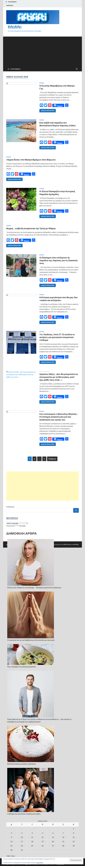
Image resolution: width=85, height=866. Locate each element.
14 (63, 837)
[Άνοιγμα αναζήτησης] (76, 69)
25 (32, 846)
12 (42, 837)
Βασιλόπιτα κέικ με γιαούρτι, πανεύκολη (21, 764)
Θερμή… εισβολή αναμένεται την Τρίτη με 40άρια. (31, 228)
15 (74, 837)
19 (42, 841)
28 (63, 846)
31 (22, 850)
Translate (22, 526)
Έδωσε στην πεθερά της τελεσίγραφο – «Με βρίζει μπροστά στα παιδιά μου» (34, 588)
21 (63, 841)
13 (53, 837)
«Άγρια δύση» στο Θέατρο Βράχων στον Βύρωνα (30, 159)
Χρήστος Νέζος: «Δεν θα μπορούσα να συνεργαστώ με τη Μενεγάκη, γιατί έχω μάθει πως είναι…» (58, 377)
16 (11, 841)
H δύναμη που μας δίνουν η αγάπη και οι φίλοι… (24, 814)
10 (22, 837)
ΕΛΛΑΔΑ (41, 83)
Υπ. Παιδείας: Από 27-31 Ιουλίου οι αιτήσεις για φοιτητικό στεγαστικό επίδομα (57, 337)
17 (22, 841)
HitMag (76, 544)
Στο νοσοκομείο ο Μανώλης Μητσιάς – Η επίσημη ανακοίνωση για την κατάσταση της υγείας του (58, 417)
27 (53, 846)
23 (11, 846)
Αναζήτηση (10, 507)
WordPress (67, 544)
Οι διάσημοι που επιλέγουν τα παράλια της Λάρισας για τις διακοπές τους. (58, 260)
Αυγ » (13, 856)
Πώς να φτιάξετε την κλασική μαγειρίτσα (21, 667)
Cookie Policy (39, 862)
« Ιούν (8, 856)
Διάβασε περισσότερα (46, 110)
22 (74, 841)
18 (32, 841)
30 (11, 850)
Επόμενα (52, 459)
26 (42, 846)
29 (74, 846)
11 (32, 837)
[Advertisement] (42, 51)
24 (22, 846)
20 (53, 841)
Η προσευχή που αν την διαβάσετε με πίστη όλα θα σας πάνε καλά (30, 640)
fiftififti (14, 27)
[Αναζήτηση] (76, 510)
